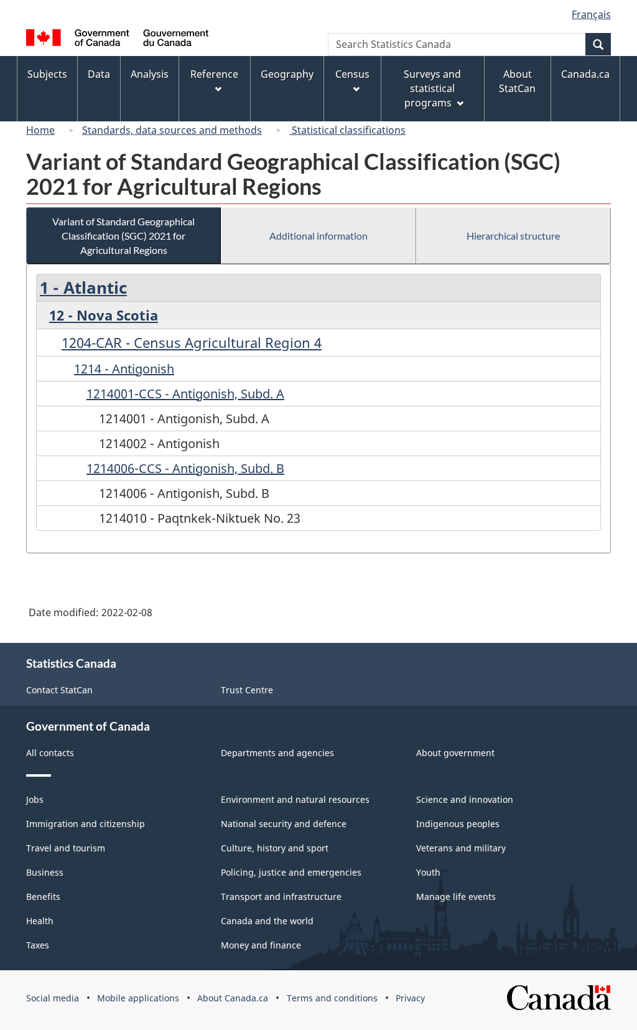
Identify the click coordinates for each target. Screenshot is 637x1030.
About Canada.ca (232, 998)
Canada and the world (267, 921)
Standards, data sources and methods (172, 130)
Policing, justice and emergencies (291, 872)
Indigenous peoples (458, 824)
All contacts (50, 753)
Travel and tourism (65, 848)
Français (591, 14)
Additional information (318, 235)
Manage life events (456, 896)
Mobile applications (138, 998)
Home (40, 130)
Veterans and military (461, 848)
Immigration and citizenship (85, 824)
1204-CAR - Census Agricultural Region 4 (192, 342)
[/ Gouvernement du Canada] (117, 39)
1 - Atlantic (83, 287)
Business (44, 872)
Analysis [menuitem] (150, 74)
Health (39, 921)
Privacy (410, 998)
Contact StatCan (59, 690)
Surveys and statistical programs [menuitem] (432, 88)
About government (455, 753)
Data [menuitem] (99, 74)
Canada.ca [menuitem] (585, 74)
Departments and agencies (277, 753)
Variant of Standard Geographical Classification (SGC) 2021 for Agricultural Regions (123, 235)
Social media (52, 998)
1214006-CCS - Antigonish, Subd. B (185, 468)
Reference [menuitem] (214, 74)
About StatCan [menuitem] (517, 81)
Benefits (43, 896)
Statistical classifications (347, 130)
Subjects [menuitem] (47, 74)
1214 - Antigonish (124, 368)
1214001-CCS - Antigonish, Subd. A (185, 393)
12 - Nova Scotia (103, 315)
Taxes (37, 945)
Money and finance (261, 945)
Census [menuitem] (352, 74)
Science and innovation (464, 799)
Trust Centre (247, 690)
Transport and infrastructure (281, 896)
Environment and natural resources (295, 799)
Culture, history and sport (274, 848)
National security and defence (283, 824)
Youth (428, 872)
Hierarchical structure (513, 235)
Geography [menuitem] (287, 74)
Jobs (35, 799)
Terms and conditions (332, 998)
